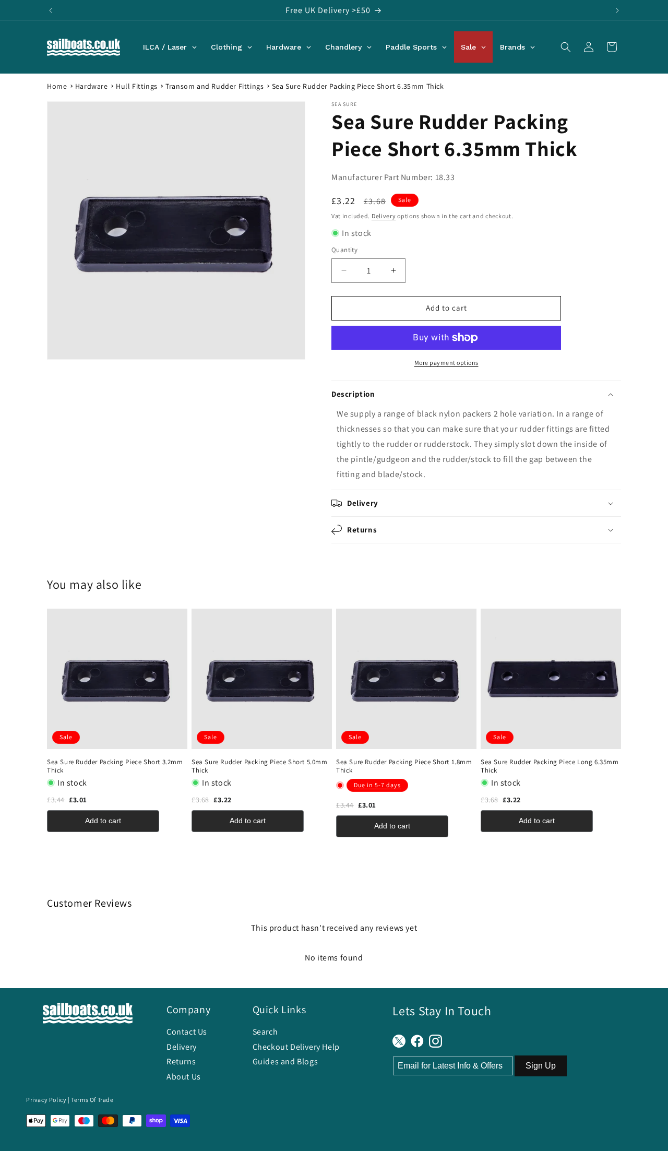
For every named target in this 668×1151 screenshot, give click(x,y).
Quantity (344, 249)
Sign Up (541, 1065)
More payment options (446, 362)
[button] (565, 46)
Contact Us (186, 1031)
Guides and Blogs (285, 1061)
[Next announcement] (617, 10)
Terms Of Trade (92, 1099)
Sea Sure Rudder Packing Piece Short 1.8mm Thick (404, 766)
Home (57, 86)
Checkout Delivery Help (296, 1046)
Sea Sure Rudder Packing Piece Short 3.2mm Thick (115, 766)
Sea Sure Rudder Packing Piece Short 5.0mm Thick (260, 766)
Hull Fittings (137, 86)
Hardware (91, 86)
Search (265, 1031)
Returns (181, 1061)
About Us (183, 1076)
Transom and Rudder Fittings (214, 86)
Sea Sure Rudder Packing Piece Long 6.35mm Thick (550, 766)
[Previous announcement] (50, 10)
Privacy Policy (46, 1099)
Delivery (384, 216)
